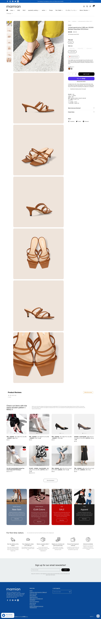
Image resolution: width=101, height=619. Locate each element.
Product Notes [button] (71, 112)
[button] (87, 6)
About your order (33, 593)
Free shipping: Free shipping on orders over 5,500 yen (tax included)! (50, 1)
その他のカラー (71, 66)
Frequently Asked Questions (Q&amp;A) (38, 592)
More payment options (81, 81)
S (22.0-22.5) (71, 48)
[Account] (90, 6)
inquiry (31, 590)
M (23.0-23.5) (80, 48)
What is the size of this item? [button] (74, 108)
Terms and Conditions (34, 601)
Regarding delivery (34, 597)
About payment (33, 595)
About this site (33, 603)
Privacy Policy (32, 604)
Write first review (88, 392)
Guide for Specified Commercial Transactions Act (36, 607)
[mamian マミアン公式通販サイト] (14, 6)
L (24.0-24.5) (88, 48)
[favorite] (84, 6)
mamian (69, 25)
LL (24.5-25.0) (72, 51)
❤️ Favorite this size (73, 56)
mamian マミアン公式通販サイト (21, 616)
